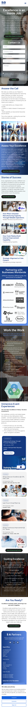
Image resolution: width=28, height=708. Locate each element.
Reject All (14, 705)
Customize (14, 701)
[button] (25, 3)
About (4, 663)
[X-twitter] (14, 642)
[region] (14, 696)
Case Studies (6, 666)
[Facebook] (10, 642)
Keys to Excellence (7, 665)
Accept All (14, 697)
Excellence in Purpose (8, 674)
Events (4, 667)
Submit (14, 79)
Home (4, 662)
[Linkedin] (17, 642)
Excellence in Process (8, 677)
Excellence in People (8, 676)
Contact (5, 668)
